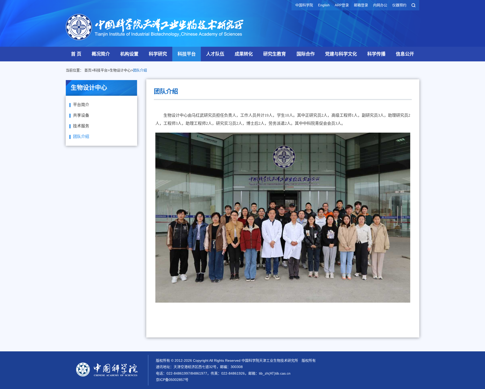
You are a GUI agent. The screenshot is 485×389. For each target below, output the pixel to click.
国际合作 (306, 54)
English (324, 5)
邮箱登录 (361, 5)
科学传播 (376, 54)
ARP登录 (342, 5)
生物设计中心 (120, 70)
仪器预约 (399, 5)
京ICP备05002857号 (172, 380)
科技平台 (187, 54)
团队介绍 (140, 70)
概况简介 (101, 54)
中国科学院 (304, 5)
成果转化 (244, 54)
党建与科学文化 (341, 54)
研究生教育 (274, 54)
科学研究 (158, 54)
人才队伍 (215, 54)
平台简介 (81, 105)
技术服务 (81, 126)
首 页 (76, 54)
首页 (87, 70)
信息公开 (405, 54)
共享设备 (81, 115)
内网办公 (380, 5)
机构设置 (129, 54)
